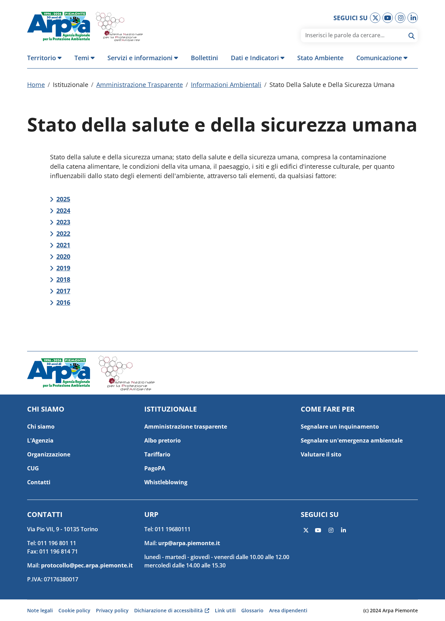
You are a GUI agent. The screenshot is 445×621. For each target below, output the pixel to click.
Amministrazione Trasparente (139, 84)
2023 (63, 222)
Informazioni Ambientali (226, 84)
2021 (63, 245)
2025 (63, 199)
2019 (63, 268)
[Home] (61, 26)
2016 (63, 302)
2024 (63, 210)
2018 (63, 279)
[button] (47, 58)
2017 (63, 291)
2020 (63, 256)
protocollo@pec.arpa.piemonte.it (87, 565)
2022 (63, 233)
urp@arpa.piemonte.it (189, 543)
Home (36, 84)
